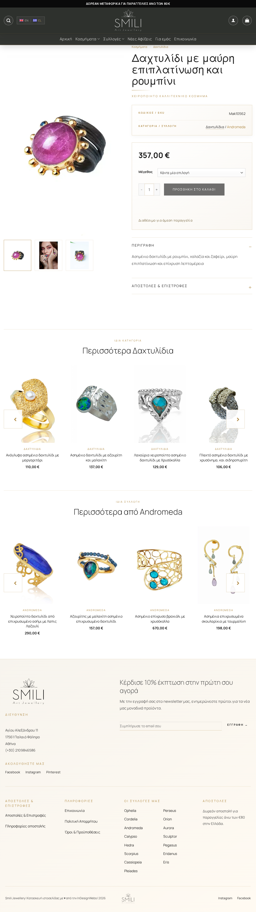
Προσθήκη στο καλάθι (194, 189)
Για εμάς (163, 39)
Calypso (130, 836)
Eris (166, 862)
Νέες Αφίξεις (140, 39)
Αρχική (66, 39)
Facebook (12, 772)
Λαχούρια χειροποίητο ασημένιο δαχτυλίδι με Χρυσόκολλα (160, 457)
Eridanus (170, 853)
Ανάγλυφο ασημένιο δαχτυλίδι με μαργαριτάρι (32, 457)
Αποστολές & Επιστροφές (160, 285)
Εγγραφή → (237, 724)
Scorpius (131, 853)
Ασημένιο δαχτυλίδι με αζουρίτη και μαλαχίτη (96, 457)
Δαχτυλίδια (160, 47)
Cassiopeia (133, 862)
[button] (8, 20)
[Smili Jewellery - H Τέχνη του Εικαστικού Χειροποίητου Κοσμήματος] (128, 20)
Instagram (33, 772)
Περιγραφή (143, 245)
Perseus (169, 810)
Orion (167, 819)
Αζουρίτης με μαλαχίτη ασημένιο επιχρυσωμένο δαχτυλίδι (96, 619)
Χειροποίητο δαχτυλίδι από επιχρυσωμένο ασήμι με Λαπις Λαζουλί (32, 621)
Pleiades (131, 870)
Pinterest (53, 772)
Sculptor (170, 836)
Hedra (129, 845)
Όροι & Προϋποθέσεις (82, 832)
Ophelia (130, 810)
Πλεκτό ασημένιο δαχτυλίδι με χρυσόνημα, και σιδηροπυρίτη (224, 457)
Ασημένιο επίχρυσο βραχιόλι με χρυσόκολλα (160, 619)
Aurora (168, 827)
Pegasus (170, 845)
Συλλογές (112, 39)
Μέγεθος (145, 172)
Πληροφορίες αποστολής (25, 826)
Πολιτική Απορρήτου (81, 821)
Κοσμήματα (86, 39)
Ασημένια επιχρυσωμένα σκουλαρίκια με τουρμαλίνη (224, 619)
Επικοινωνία (185, 39)
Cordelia (131, 819)
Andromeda (133, 827)
